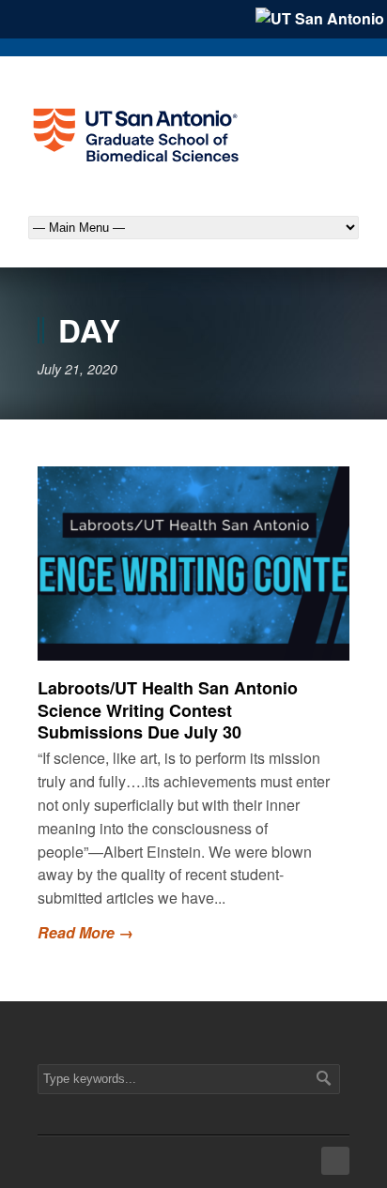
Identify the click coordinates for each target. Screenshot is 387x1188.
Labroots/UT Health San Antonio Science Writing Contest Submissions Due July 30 (168, 710)
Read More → (85, 932)
